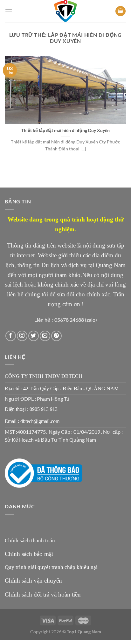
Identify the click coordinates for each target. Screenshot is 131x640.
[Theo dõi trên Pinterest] (56, 336)
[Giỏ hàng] (120, 11)
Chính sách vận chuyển (33, 580)
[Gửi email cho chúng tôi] (45, 336)
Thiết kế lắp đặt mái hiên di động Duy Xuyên (65, 130)
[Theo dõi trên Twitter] (33, 336)
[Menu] (8, 11)
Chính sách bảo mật (29, 554)
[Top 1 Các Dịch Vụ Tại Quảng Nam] (65, 11)
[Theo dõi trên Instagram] (22, 336)
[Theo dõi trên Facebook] (10, 336)
